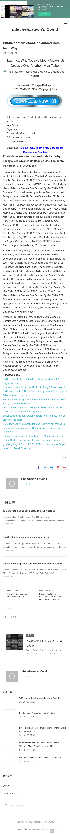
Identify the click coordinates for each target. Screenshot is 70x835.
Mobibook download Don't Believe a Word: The (40, 757)
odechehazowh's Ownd (35, 29)
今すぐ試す (45, 13)
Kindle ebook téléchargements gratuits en (26, 537)
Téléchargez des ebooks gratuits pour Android (29, 510)
